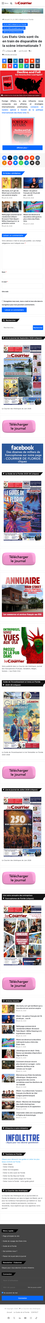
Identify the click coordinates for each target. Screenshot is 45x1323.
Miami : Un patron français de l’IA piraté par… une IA (31, 193)
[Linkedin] (15, 61)
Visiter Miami (7, 1164)
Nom (4, 272)
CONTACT (34, 1312)
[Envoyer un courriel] (15, 51)
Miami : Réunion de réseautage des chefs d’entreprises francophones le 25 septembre (28, 1104)
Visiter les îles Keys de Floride (13, 1176)
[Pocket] (10, 66)
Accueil (6, 19)
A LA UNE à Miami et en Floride (22, 19)
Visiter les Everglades (10, 1170)
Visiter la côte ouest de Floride (14, 1173)
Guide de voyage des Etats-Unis (14, 1241)
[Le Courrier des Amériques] (23, 3)
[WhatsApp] (21, 66)
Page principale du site (11, 1236)
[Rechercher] (11, 4)
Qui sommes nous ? (10, 1251)
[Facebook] (4, 61)
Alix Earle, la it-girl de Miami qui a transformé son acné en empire (11, 193)
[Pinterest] (26, 61)
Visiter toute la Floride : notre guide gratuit (18, 1181)
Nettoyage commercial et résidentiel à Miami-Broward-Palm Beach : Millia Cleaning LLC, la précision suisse (11, 219)
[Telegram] (26, 66)
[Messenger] (15, 66)
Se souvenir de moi (10, 1293)
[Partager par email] (32, 66)
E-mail (5, 282)
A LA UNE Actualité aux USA (14, 28)
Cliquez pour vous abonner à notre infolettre (18, 1268)
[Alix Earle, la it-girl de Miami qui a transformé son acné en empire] (12, 182)
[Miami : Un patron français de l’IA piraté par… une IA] (33, 182)
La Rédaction (9, 51)
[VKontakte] (37, 61)
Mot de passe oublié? (35, 1287)
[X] (10, 61)
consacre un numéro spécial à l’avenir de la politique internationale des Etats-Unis (22, 110)
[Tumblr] (21, 61)
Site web (5, 291)
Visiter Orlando (8, 1167)
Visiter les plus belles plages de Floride (17, 1179)
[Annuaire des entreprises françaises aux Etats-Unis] (22, 11)
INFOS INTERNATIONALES (13, 32)
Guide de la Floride (10, 1246)
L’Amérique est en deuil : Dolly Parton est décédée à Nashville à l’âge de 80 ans (29, 1053)
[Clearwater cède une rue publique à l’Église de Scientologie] (8, 1116)
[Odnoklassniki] (4, 66)
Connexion (22, 1298)
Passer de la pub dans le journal (14, 1256)
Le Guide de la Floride (21, 1312)
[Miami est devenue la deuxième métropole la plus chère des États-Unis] (33, 206)
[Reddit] (32, 61)
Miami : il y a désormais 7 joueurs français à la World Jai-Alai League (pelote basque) (29, 1093)
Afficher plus (22, 148)
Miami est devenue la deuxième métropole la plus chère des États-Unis (28, 1042)
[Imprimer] (37, 66)
